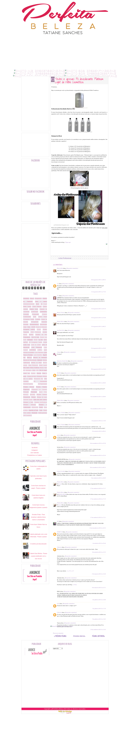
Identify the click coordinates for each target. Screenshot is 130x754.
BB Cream (44, 304)
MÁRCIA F (59, 532)
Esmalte (45, 332)
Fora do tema (35, 337)
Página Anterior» (98, 636)
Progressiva (26, 389)
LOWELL (40, 350)
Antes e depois (41, 301)
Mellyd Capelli (43, 365)
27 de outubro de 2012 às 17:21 (98, 517)
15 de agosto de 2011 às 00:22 (98, 326)
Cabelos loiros (34, 309)
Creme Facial (43, 316)
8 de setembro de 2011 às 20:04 (98, 383)
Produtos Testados (41, 387)
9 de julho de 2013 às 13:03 (99, 619)
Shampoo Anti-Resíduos (40, 402)
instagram (34, 450)
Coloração (26, 314)
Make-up (29, 357)
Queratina (32, 394)
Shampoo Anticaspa (30, 404)
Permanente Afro (38, 378)
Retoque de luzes (42, 397)
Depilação (44, 322)
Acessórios (26, 298)
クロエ (75, 584)
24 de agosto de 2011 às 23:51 (98, 357)
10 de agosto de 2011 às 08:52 (98, 279)
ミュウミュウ (70, 571)
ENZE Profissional (36, 332)
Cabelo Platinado (36, 306)
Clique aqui (68, 242)
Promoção (26, 392)
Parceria (39, 373)
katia (58, 603)
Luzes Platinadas (39, 352)
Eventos (31, 334)
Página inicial (79, 636)
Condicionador (27, 316)
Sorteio (41, 407)
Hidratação (30, 339)
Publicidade (34, 392)
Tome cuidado (27, 413)
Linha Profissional (64, 258)
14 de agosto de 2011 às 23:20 (98, 317)
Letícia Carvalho (61, 471)
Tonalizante (34, 413)
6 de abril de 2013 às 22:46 (99, 543)
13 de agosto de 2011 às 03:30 (98, 308)
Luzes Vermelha (38, 355)
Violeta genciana (42, 413)
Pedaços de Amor (31, 376)
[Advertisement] (65, 38)
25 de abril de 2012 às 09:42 (99, 431)
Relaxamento (27, 397)
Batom (37, 304)
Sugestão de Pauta (33, 410)
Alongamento (38, 298)
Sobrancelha (35, 407)
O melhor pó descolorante (38, 544)
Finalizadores (27, 337)
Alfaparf (32, 298)
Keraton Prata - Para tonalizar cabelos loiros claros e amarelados (38, 517)
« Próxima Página (60, 636)
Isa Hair (41, 339)
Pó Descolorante (40, 381)
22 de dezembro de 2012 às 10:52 (98, 528)
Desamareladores (34, 324)
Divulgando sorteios (29, 329)
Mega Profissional (33, 365)
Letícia (59, 505)
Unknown (59, 547)
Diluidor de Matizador (41, 327)
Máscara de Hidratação (40, 357)
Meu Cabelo (26, 367)
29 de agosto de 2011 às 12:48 (98, 369)
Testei (40, 410)
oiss (58, 283)
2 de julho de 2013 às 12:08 (99, 599)
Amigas (59, 352)
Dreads (39, 329)
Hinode (35, 339)
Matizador (39, 360)
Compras (44, 314)
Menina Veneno (61, 312)
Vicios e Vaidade (61, 412)
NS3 (37, 370)
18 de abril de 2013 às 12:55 (99, 552)
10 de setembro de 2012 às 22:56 (98, 455)
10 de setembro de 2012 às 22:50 (98, 443)
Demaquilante (34, 322)
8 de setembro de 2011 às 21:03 (98, 408)
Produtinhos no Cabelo (34, 455)
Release (33, 397)
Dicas (29, 327)
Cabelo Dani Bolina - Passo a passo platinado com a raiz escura (38, 556)
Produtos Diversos (29, 387)
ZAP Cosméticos (27, 415)
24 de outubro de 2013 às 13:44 (98, 629)
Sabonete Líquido (28, 399)
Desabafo (26, 324)
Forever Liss (43, 337)
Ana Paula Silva (61, 330)
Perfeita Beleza (60, 321)
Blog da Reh (60, 268)
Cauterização (34, 311)
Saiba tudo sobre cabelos (40, 399)
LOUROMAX (33, 350)
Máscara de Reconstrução (30, 360)
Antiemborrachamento (29, 304)
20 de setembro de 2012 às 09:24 (98, 467)
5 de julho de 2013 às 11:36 (99, 608)
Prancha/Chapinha (28, 384)
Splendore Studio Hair (62, 361)
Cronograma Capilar (29, 319)
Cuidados (37, 319)
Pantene (33, 373)
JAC (58, 521)
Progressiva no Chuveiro (39, 389)
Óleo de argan (43, 370)
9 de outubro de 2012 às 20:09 (98, 478)
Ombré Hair (27, 373)
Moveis (42, 367)
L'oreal (45, 342)
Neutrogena (28, 370)
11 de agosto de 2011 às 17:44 (98, 292)
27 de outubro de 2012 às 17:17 (98, 488)
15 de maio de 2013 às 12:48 (99, 574)
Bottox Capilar (27, 306)
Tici (58, 295)
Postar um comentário (58, 633)
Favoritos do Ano (41, 334)
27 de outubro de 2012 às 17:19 (98, 499)
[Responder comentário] (72, 268)
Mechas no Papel (36, 362)
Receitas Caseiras (42, 394)
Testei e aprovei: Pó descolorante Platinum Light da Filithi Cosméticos (79, 80)
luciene (60, 484)
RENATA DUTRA (62, 494)
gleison (59, 435)
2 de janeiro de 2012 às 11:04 (99, 420)
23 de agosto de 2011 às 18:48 (98, 348)
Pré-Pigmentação (42, 384)
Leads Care (27, 344)
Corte (34, 316)
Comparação (35, 314)
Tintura (45, 410)
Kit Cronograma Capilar (35, 342)
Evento (25, 334)
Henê (25, 339)
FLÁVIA (59, 373)
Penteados (39, 376)
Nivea (33, 370)
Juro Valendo (34, 452)
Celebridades (43, 311)
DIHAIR (33, 327)
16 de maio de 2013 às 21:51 (99, 587)
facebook (34, 447)
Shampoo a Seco (28, 402)
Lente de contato (36, 344)
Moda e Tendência (34, 367)
